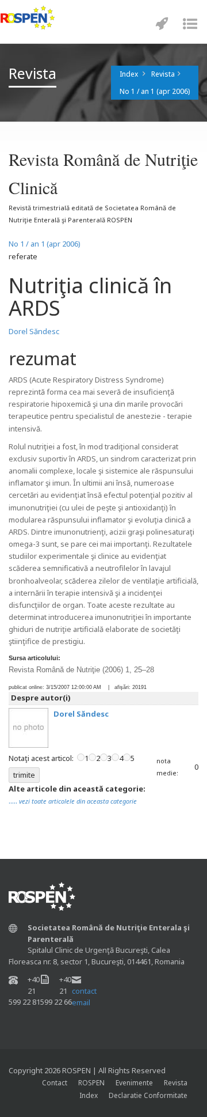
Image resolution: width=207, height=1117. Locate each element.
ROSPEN (91, 1083)
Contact (54, 1083)
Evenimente (134, 1083)
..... (73, 801)
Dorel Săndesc (34, 331)
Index (129, 74)
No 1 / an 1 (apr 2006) (155, 91)
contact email (84, 997)
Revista (163, 74)
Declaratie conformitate (148, 1095)
